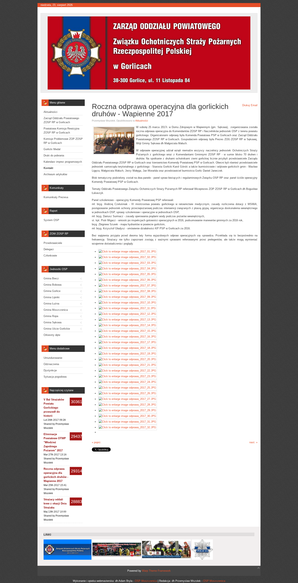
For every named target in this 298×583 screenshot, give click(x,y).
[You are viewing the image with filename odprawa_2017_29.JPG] (127, 410)
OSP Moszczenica (146, 580)
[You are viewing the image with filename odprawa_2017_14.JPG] (127, 325)
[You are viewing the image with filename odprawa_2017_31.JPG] (127, 421)
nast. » (253, 442)
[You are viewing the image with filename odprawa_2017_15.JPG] (127, 330)
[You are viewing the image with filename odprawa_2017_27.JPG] (127, 398)
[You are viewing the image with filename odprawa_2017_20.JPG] (127, 359)
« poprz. (96, 442)
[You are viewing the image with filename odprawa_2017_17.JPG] (127, 342)
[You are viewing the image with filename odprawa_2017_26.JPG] (127, 393)
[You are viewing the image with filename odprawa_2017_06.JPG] (127, 279)
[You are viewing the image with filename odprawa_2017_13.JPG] (127, 319)
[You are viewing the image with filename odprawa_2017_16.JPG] (127, 336)
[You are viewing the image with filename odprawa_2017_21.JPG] (127, 364)
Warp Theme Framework (156, 570)
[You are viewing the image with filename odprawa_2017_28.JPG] (127, 404)
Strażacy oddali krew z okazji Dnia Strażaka (55, 503)
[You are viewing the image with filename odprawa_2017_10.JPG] (127, 302)
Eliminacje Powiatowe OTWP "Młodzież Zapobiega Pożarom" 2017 (55, 442)
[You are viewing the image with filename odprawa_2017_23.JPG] (127, 376)
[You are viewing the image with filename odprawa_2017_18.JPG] (127, 347)
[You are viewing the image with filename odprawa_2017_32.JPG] (127, 427)
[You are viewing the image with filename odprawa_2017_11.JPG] (127, 308)
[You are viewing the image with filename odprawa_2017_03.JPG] (127, 262)
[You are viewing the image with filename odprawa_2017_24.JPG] (127, 381)
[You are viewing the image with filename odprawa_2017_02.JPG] (127, 257)
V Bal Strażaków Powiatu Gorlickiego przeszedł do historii (54, 407)
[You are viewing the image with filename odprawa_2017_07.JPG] (127, 285)
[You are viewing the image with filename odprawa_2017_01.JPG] (127, 251)
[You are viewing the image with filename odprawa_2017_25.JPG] (127, 387)
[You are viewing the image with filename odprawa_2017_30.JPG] (127, 415)
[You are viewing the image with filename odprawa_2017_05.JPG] (127, 274)
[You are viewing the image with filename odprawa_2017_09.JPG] (127, 296)
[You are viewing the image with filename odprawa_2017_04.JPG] (127, 268)
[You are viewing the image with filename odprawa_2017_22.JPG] (127, 370)
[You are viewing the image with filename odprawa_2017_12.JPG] (127, 313)
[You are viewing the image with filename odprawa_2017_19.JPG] (127, 353)
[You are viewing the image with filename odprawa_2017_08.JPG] (127, 291)
